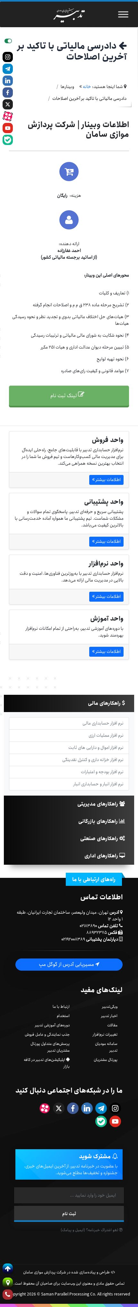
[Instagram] (8, 57)
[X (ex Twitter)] (8, 104)
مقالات (112, 1025)
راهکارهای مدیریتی (98, 804)
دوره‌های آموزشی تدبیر (52, 1025)
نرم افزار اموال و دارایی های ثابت (96, 747)
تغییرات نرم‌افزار (105, 1034)
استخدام (63, 1016)
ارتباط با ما (61, 1007)
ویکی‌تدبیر (109, 1007)
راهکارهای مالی (105, 703)
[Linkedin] (8, 81)
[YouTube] (8, 128)
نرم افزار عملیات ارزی (106, 735)
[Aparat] (8, 116)
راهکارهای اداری (101, 856)
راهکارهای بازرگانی (98, 821)
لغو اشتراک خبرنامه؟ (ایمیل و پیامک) (90, 1230)
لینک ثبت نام (64, 396)
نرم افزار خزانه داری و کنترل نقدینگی (93, 759)
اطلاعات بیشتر (108, 479)
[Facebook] (8, 92)
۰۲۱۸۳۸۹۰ (88, 925)
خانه (87, 86)
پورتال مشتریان (105, 1060)
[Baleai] (8, 140)
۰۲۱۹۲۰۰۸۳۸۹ (73, 939)
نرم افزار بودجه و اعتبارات (102, 771)
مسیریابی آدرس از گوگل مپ (67, 964)
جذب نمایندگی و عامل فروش (47, 1034)
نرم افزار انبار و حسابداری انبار (98, 784)
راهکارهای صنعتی (99, 839)
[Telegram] (8, 69)
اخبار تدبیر (109, 1016)
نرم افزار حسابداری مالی (103, 723)
